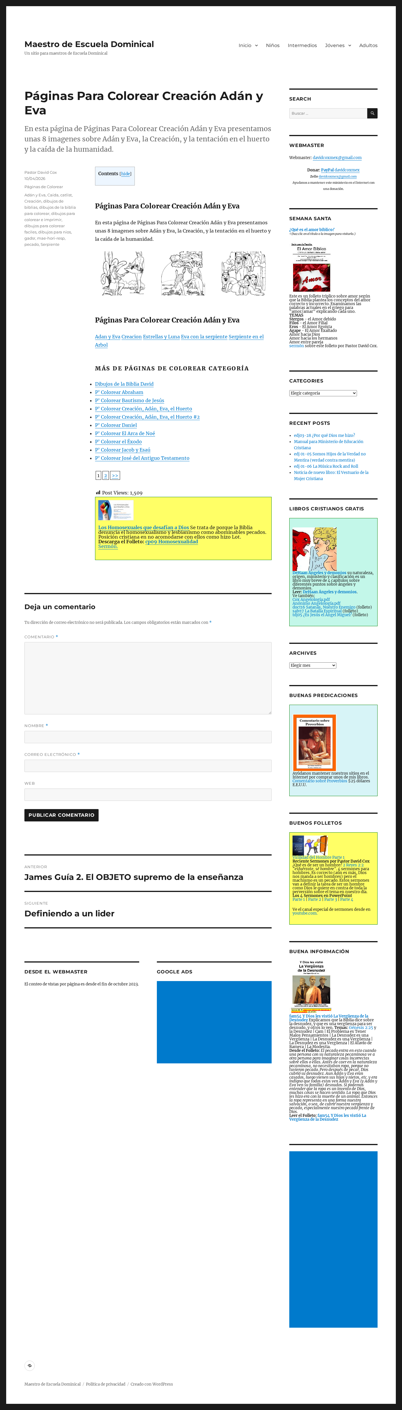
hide (125, 173)
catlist (66, 195)
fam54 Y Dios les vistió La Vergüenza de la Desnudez (327, 1117)
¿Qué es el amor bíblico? (312, 229)
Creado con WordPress (152, 1384)
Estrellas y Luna (161, 337)
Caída (53, 195)
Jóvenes (335, 45)
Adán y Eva (35, 195)
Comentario (41, 636)
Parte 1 (299, 899)
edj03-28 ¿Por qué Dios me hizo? (324, 435)
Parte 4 (346, 899)
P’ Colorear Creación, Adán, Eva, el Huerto (143, 409)
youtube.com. (305, 913)
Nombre (36, 725)
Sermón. (108, 546)
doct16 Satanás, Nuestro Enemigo (324, 607)
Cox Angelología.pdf (311, 599)
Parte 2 (314, 899)
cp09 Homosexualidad (171, 541)
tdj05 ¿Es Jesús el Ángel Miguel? (322, 614)
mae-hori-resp (51, 238)
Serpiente (50, 244)
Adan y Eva (107, 337)
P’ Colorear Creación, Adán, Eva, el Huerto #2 (147, 417)
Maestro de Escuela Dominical (89, 44)
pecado (31, 244)
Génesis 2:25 (361, 1027)
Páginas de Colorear (43, 186)
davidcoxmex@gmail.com (337, 157)
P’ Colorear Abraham (119, 392)
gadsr (29, 238)
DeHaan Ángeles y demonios (330, 591)
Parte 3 (330, 899)
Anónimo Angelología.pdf (316, 603)
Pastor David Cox (40, 172)
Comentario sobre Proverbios (320, 780)
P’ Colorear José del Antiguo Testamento (142, 458)
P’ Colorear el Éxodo (118, 442)
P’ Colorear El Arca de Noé (125, 433)
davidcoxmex (340, 170)
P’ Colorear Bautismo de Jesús (129, 400)
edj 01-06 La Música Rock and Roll (326, 466)
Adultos (368, 45)
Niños (273, 45)
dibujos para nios (54, 232)
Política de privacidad (105, 1384)
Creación (32, 201)
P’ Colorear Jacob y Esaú (122, 450)
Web (29, 783)
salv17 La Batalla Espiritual (318, 611)
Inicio (245, 45)
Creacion (132, 337)
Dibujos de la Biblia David (124, 384)
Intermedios (302, 45)
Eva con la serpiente (204, 337)
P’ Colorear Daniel (116, 425)
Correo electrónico (52, 754)
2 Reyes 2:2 (353, 865)
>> (115, 475)
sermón (296, 345)
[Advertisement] (215, 1023)
